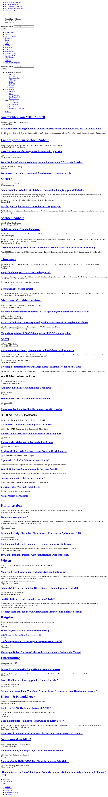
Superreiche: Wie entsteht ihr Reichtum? (23, 478)
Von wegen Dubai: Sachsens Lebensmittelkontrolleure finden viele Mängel (41, 652)
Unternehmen (7, 781)
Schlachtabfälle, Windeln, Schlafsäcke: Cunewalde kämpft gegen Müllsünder (42, 190)
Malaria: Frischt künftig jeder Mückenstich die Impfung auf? (34, 571)
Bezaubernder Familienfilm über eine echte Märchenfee (31, 409)
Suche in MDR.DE (7, 26)
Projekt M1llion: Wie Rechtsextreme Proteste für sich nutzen (34, 451)
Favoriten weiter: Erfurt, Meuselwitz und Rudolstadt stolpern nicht (37, 350)
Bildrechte (8, 794)
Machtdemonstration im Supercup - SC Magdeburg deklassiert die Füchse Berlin (45, 311)
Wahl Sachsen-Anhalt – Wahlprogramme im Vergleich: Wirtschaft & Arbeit (42, 162)
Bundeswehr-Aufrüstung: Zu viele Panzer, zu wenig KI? (31, 433)
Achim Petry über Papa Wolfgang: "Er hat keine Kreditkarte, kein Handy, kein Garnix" (49, 691)
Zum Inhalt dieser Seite (12, 2)
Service (5, 783)
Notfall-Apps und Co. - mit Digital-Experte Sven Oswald (31, 641)
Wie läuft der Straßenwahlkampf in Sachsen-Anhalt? (29, 469)
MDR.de (8, 112)
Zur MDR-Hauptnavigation (14, 8)
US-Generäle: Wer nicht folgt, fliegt (20, 486)
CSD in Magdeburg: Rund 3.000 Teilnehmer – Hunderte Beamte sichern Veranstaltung (48, 247)
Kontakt (7, 787)
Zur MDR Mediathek (12, 4)
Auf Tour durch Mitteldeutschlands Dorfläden (26, 387)
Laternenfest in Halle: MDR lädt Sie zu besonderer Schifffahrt (35, 761)
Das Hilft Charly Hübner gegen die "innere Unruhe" (29, 680)
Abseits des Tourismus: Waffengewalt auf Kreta (26, 424)
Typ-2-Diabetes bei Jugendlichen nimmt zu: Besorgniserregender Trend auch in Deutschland (51, 128)
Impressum (8, 789)
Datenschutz (9, 790)
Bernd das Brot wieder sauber (17, 288)
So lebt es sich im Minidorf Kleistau (20, 229)
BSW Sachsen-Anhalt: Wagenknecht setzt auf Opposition (31, 151)
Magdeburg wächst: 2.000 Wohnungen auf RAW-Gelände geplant (36, 333)
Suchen (4, 29)
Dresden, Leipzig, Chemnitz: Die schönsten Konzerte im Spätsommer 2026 (41, 533)
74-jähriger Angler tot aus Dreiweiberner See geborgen (31, 206)
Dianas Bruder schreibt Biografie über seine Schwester (30, 669)
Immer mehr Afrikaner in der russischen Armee (27, 442)
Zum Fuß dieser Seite (12, 10)
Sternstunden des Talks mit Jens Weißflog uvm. (26, 398)
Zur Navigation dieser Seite (14, 6)
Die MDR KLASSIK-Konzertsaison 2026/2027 (26, 708)
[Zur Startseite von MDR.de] (5, 15)
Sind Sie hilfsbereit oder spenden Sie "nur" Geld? (28, 599)
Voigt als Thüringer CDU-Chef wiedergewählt (26, 272)
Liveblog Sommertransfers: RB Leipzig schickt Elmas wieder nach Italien (41, 366)
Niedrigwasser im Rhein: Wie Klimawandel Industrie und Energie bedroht (41, 611)
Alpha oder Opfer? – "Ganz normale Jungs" (25, 460)
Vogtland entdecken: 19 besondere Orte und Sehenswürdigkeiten (36, 544)
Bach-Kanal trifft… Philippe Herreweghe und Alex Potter (32, 720)
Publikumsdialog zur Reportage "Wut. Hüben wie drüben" (33, 750)
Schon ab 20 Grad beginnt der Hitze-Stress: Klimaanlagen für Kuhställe (40, 588)
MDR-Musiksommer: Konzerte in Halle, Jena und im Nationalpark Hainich (42, 733)
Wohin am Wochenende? (14, 517)
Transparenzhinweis (11, 792)
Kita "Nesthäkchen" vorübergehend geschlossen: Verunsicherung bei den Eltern (44, 322)
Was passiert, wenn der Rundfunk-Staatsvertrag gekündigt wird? (36, 173)
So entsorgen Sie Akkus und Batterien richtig (25, 630)
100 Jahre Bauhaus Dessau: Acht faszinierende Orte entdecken (35, 554)
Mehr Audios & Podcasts (14, 495)
